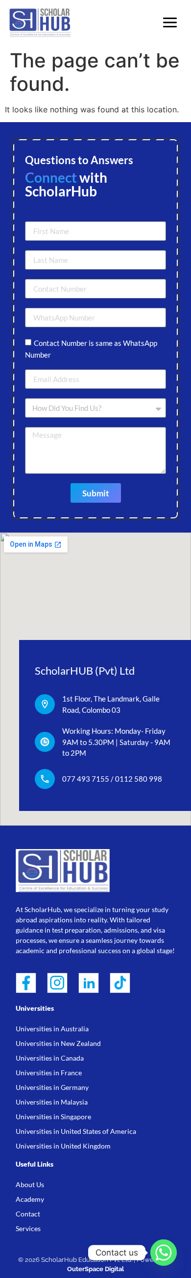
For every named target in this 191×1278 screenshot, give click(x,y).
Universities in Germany (52, 1087)
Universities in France (49, 1072)
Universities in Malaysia (52, 1102)
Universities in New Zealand (58, 1043)
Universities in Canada (50, 1058)
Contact (28, 1214)
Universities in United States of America (76, 1131)
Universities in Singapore (53, 1116)
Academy (30, 1199)
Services (28, 1228)
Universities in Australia (52, 1028)
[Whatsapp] (163, 1252)
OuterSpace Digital (95, 1269)
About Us (30, 1184)
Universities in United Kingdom (63, 1146)
